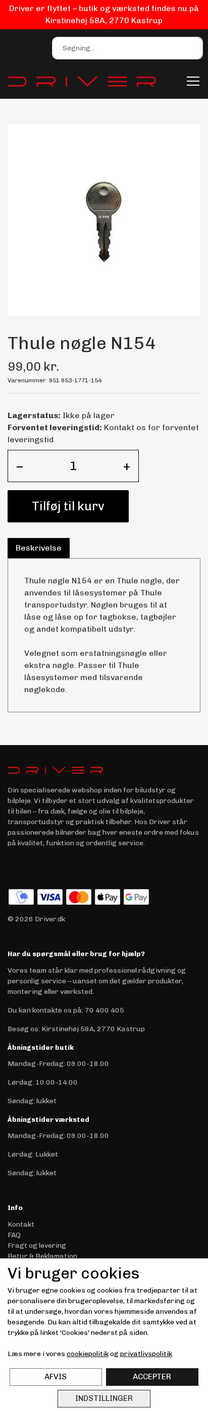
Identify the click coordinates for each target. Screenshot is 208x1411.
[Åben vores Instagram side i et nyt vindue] (37, 867)
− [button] (20, 465)
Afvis (55, 1376)
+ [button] (126, 465)
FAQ (14, 1235)
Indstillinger (104, 1398)
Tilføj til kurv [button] (68, 506)
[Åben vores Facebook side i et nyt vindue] (16, 867)
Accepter (152, 1376)
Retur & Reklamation (42, 1256)
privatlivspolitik (146, 1354)
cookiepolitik (88, 1354)
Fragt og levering (37, 1245)
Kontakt (21, 1224)
